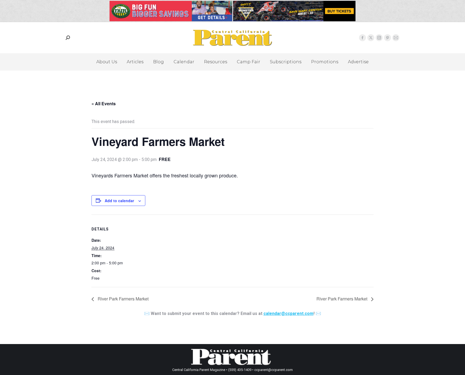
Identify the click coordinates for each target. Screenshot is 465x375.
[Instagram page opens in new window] (379, 37)
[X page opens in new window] (370, 37)
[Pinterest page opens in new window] (387, 37)
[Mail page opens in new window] (395, 37)
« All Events (103, 103)
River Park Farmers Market (123, 299)
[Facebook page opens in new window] (362, 37)
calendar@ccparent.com (288, 313)
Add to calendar (119, 200)
